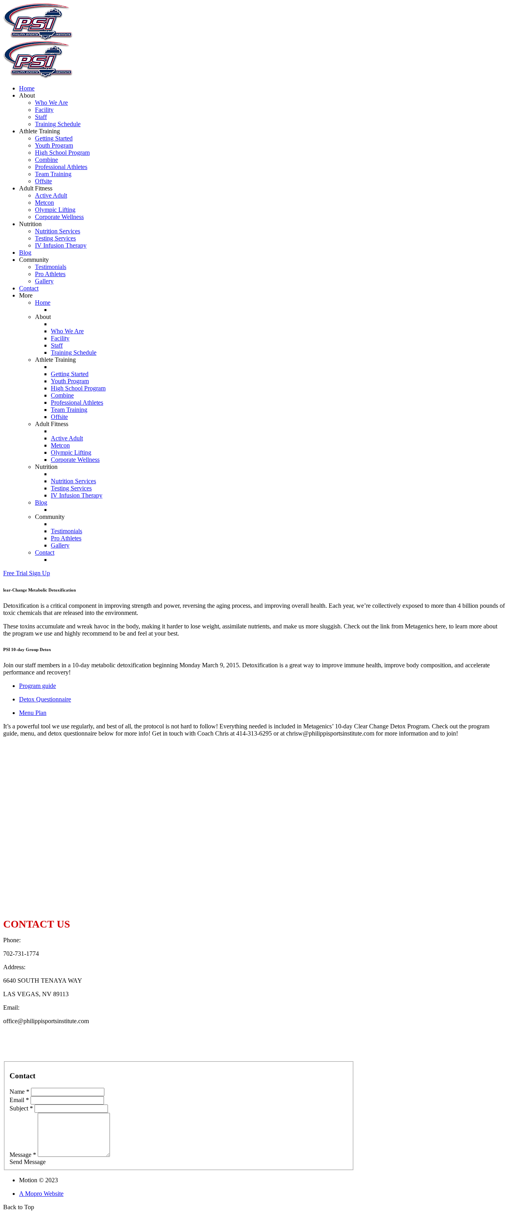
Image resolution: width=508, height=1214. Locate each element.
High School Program (62, 152)
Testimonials (50, 266)
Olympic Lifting (55, 209)
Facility (44, 109)
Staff (41, 116)
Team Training (53, 174)
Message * (23, 1154)
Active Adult (51, 195)
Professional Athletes (61, 166)
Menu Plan (32, 712)
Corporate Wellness (59, 216)
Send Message (28, 1161)
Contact (28, 288)
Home (27, 88)
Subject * (21, 1108)
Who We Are (51, 102)
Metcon (44, 202)
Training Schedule (58, 124)
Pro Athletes (50, 274)
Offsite (43, 181)
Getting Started (54, 138)
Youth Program (54, 145)
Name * (19, 1091)
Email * (19, 1100)
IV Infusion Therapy (61, 245)
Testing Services (55, 238)
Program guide (37, 685)
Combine (46, 159)
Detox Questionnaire (45, 699)
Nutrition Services (57, 231)
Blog (25, 252)
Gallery (44, 281)
